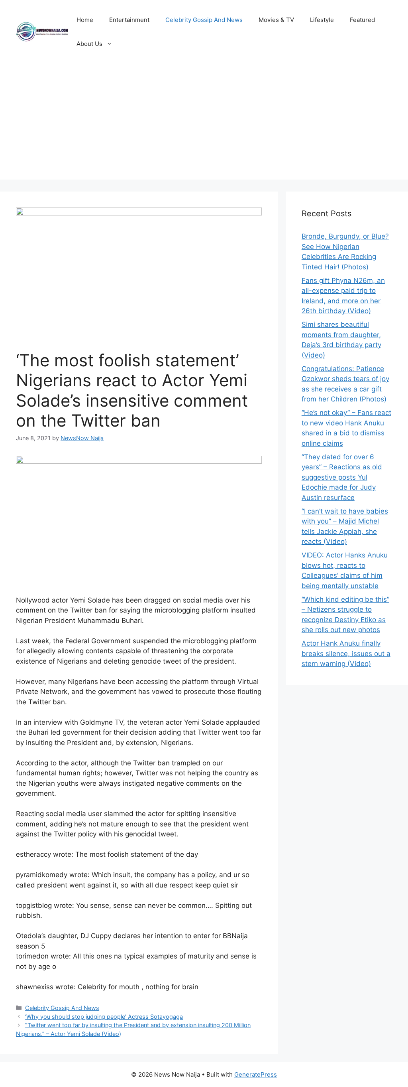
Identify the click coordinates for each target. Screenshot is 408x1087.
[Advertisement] (204, 124)
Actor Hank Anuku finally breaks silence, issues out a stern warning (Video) (346, 653)
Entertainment (129, 20)
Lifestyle (322, 20)
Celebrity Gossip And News (204, 20)
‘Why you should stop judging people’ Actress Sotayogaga (104, 1016)
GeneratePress (255, 1074)
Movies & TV (276, 20)
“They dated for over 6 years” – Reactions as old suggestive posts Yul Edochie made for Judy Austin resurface (342, 477)
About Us (89, 43)
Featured (362, 20)
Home (84, 20)
